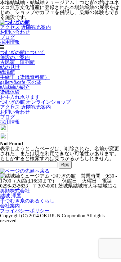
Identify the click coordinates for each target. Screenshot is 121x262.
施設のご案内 (15, 57)
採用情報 (10, 42)
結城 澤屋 (10, 195)
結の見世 (10, 67)
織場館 (7, 72)
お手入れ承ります (20, 97)
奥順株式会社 (15, 190)
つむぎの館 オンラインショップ (35, 102)
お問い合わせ (15, 32)
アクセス (10, 27)
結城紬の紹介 (15, 87)
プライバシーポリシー (25, 210)
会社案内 (10, 205)
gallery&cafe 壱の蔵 (20, 82)
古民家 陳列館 (17, 62)
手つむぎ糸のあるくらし (27, 200)
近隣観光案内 (36, 27)
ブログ (7, 37)
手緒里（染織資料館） (25, 77)
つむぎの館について (22, 52)
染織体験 (10, 92)
